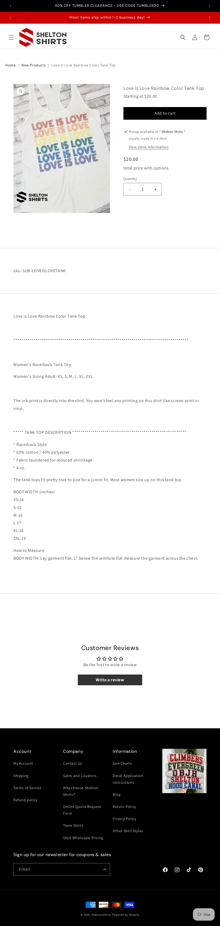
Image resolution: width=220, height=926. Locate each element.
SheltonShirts (101, 915)
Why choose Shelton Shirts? (80, 791)
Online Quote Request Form (82, 810)
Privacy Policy (124, 818)
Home (10, 65)
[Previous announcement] (10, 6)
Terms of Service (27, 787)
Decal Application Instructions (128, 779)
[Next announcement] (209, 6)
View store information (148, 146)
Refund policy (25, 799)
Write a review (110, 680)
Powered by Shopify (126, 915)
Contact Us (72, 763)
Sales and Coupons (79, 775)
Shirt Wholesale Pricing (83, 837)
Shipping (21, 775)
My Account (23, 763)
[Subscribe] (104, 869)
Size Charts (122, 763)
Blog (116, 794)
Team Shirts (73, 825)
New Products (33, 65)
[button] (11, 37)
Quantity (130, 178)
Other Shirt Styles (128, 830)
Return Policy (124, 806)
